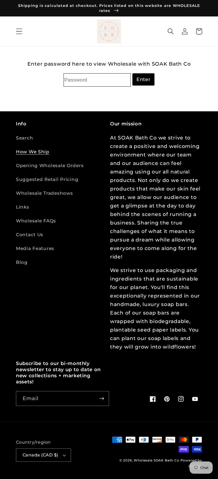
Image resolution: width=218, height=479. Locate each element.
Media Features (35, 248)
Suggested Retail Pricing (47, 179)
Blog (22, 262)
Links (22, 207)
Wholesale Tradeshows (44, 193)
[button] (19, 31)
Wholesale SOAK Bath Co (157, 460)
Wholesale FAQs (36, 220)
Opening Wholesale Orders (49, 165)
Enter (143, 79)
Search (24, 138)
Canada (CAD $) (40, 454)
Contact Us (29, 234)
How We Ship (32, 151)
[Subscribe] (102, 398)
